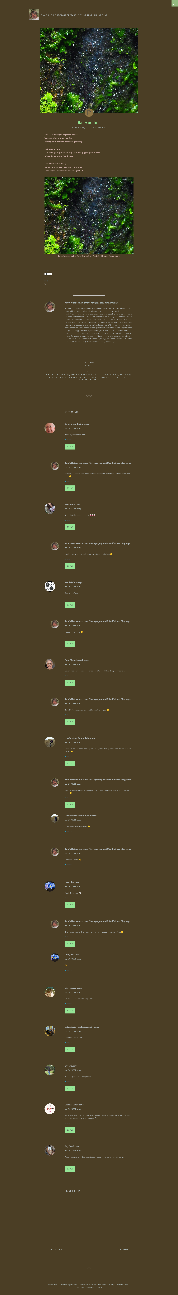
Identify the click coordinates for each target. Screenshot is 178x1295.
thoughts (93, 380)
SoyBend (69, 1146)
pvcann (69, 1065)
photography (106, 377)
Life (75, 377)
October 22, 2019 (81, 128)
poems (118, 377)
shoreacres (70, 988)
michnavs (70, 504)
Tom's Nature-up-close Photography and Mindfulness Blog (74, 15)
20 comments (99, 128)
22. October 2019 (73, 428)
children (51, 375)
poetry (126, 377)
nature (89, 366)
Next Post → (124, 1249)
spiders (83, 380)
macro (82, 377)
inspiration (66, 377)
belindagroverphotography (79, 1027)
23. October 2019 (73, 959)
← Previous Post (56, 1249)
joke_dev (69, 882)
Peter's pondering (74, 424)
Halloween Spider (108, 375)
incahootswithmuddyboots (79, 738)
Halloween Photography (84, 375)
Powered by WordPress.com (89, 1288)
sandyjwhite (71, 582)
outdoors (92, 377)
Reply (70, 447)
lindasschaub (72, 1104)
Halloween (63, 375)
